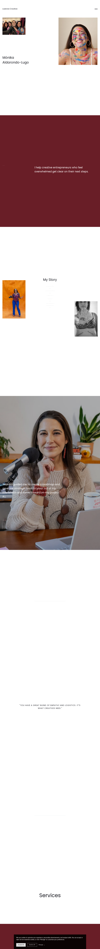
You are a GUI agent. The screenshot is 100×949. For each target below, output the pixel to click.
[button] (96, 9)
